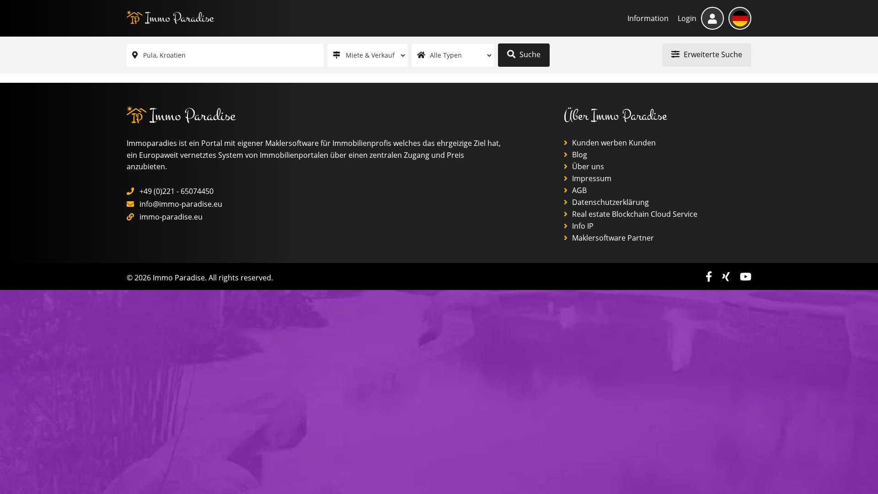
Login (687, 18)
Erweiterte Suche (712, 54)
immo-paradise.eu (171, 217)
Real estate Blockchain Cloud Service (633, 214)
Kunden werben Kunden (613, 143)
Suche (529, 54)
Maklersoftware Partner (612, 238)
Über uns (587, 166)
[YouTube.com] (745, 276)
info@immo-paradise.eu (180, 204)
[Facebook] (710, 276)
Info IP (582, 226)
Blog (578, 155)
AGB (578, 190)
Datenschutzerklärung (609, 202)
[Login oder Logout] (712, 18)
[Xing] (727, 276)
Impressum (590, 178)
